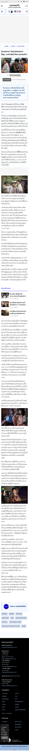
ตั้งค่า (4, 741)
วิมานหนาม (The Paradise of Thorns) (11, 626)
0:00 (5, 11)
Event (3, 710)
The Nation (5, 722)
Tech (16, 696)
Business (4, 696)
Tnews (16, 730)
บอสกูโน (24, 626)
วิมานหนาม (4, 622)
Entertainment (20, 46)
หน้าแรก (6, 46)
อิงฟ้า (12, 618)
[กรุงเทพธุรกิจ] (14, 5)
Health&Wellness (19, 702)
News (3, 707)
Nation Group (18, 722)
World (3, 702)
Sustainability (5, 699)
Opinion (17, 707)
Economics (5, 693)
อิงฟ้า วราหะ (19, 614)
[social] (18, 1)
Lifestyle (13, 46)
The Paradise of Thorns (15, 622)
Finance (17, 693)
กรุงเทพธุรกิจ (18, 724)
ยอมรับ (4, 737)
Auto (16, 699)
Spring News (18, 727)
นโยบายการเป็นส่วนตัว (20, 710)
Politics (4, 704)
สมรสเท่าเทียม (5, 618)
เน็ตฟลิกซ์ (11, 614)
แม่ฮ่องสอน (4, 614)
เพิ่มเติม (5, 734)
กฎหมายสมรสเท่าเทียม (21, 618)
